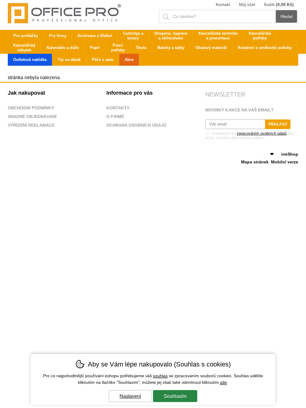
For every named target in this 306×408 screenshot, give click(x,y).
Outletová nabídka (30, 59)
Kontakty (117, 107)
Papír (95, 47)
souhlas (160, 375)
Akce (129, 59)
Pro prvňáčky (25, 35)
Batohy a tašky (170, 47)
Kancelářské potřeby (260, 35)
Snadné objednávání (32, 116)
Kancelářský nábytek (24, 47)
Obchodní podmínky (31, 107)
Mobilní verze (284, 161)
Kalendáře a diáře (63, 47)
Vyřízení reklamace (31, 125)
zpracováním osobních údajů (262, 133)
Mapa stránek (255, 161)
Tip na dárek (69, 59)
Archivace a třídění (94, 35)
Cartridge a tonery (133, 35)
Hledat (286, 16)
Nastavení (130, 396)
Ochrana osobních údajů (136, 125)
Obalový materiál (211, 47)
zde (223, 382)
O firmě (115, 116)
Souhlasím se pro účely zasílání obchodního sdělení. (249, 135)
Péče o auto (103, 59)
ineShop (289, 154)
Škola (141, 47)
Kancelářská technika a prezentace (218, 35)
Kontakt (223, 4)
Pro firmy (57, 35)
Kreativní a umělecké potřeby (265, 47)
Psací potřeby (118, 47)
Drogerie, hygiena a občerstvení (170, 35)
